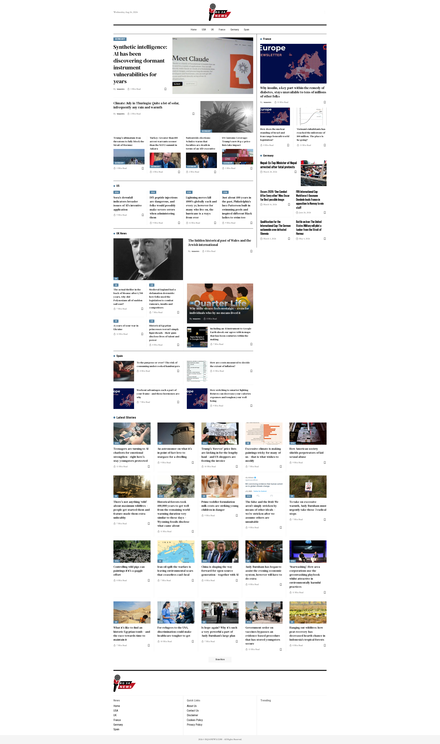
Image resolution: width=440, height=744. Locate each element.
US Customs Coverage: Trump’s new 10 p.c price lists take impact (236, 141)
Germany (120, 39)
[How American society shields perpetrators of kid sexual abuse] (308, 434)
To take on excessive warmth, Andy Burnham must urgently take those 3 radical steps (307, 508)
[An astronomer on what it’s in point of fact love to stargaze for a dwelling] (176, 434)
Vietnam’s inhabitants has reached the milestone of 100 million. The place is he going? (311, 134)
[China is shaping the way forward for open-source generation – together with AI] (220, 551)
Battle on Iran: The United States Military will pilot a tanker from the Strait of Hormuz (308, 227)
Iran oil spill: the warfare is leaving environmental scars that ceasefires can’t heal (175, 570)
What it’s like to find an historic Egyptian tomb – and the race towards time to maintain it (131, 633)
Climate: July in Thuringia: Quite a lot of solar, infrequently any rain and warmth (146, 105)
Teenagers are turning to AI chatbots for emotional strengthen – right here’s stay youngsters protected (130, 455)
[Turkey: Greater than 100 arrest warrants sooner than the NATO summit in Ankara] (165, 160)
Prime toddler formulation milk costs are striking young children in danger (219, 506)
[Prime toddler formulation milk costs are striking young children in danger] (220, 486)
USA (117, 192)
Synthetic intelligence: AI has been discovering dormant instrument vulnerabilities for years (140, 64)
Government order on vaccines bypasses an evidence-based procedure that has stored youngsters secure (262, 635)
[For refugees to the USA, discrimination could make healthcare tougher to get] (176, 612)
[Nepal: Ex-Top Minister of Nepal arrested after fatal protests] (314, 173)
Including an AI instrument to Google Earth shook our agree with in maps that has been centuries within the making (230, 334)
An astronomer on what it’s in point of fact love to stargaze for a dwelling (174, 452)
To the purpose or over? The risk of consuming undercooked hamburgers (158, 364)
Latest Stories (126, 417)
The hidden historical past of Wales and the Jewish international (219, 242)
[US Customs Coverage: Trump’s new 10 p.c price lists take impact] (237, 156)
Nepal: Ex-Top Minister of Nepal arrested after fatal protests (278, 164)
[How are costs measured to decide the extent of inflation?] (197, 371)
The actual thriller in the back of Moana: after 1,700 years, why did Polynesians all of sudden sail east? (128, 297)
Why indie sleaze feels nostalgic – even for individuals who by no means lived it (219, 310)
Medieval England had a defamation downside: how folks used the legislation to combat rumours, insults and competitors (162, 298)
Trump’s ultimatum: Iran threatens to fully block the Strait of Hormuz (128, 141)
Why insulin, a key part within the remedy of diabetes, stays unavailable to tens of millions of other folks (293, 91)
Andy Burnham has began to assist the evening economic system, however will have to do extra (263, 573)
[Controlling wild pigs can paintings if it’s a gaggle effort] (132, 551)
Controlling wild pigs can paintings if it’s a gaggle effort (129, 570)
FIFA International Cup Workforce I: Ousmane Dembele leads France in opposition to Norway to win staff (309, 199)
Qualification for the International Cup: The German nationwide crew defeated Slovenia (275, 227)
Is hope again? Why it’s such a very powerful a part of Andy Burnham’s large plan (219, 631)
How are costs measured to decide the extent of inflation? (230, 364)
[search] (321, 12)
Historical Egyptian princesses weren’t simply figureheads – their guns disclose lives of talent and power (164, 333)
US (117, 185)
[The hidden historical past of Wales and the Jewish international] (148, 259)
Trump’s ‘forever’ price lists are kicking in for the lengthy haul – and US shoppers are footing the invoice (219, 455)
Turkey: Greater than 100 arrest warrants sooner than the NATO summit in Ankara (164, 143)
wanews (120, 89)
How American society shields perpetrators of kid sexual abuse (306, 452)
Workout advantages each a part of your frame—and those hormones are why (158, 393)
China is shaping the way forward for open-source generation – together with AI (220, 570)
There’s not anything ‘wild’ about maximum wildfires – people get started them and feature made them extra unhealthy (131, 510)
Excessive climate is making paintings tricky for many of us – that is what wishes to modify (263, 455)
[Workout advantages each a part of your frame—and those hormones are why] (123, 398)
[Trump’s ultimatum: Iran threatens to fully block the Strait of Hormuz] (129, 156)
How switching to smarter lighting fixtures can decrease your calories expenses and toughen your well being (230, 395)
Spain (119, 356)
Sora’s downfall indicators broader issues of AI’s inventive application (127, 203)
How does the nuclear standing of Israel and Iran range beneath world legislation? (274, 134)
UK (116, 278)
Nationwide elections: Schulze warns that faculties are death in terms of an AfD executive (200, 143)
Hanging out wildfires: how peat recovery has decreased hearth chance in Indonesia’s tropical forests (307, 633)
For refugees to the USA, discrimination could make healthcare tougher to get (174, 631)
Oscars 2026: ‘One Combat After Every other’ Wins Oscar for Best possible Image (274, 195)
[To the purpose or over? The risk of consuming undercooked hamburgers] (123, 371)
